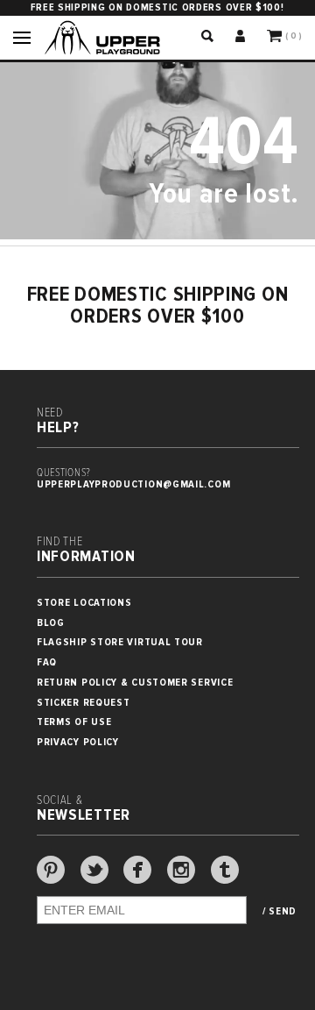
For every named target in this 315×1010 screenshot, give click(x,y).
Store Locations (84, 602)
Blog (51, 622)
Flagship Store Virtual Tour (120, 642)
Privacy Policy (78, 742)
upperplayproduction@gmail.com (133, 484)
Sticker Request (83, 702)
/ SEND (279, 912)
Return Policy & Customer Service (135, 682)
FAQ (47, 662)
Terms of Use (74, 722)
